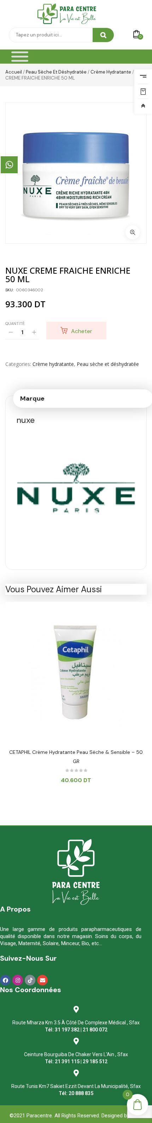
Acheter (81, 331)
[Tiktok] (30, 980)
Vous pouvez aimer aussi (53, 589)
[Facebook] (5, 980)
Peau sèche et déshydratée (56, 72)
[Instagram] (17, 980)
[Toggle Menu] (19, 57)
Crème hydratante (110, 72)
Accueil (13, 72)
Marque (32, 398)
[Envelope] (42, 980)
